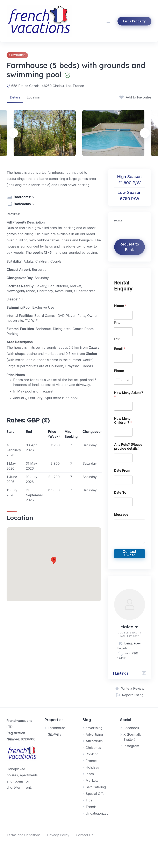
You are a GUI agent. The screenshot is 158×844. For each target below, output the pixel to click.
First (117, 322)
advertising (94, 728)
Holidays (92, 767)
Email (119, 349)
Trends (91, 807)
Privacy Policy (58, 835)
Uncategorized (97, 813)
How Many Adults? (128, 395)
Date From (122, 470)
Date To (120, 492)
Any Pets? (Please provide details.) (128, 446)
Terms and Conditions (24, 835)
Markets (92, 780)
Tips (89, 800)
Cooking (92, 754)
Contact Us (84, 835)
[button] (53, 560)
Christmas (93, 748)
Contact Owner (129, 553)
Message (121, 514)
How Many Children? (123, 421)
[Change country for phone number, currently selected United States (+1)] (119, 380)
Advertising (94, 734)
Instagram (131, 746)
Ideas (90, 774)
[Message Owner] (144, 673)
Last (117, 339)
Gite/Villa (54, 734)
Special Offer (96, 794)
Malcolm (129, 626)
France (91, 761)
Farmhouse (17, 55)
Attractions (94, 741)
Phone (119, 371)
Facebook (131, 728)
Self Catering (96, 787)
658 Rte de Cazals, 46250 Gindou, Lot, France (47, 86)
